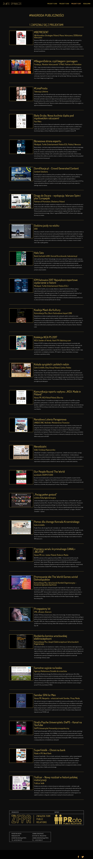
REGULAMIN (86, 4)
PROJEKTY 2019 (52, 4)
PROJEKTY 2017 (76, 4)
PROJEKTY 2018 (64, 4)
